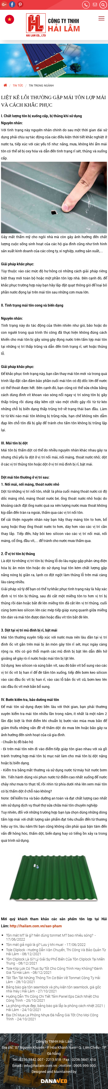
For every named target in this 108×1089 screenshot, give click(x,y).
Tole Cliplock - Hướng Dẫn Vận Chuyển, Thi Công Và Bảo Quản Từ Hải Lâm (56, 951)
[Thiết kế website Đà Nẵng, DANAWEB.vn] (54, 1080)
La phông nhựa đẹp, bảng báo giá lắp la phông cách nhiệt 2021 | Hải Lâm (55, 1007)
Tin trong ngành (41, 85)
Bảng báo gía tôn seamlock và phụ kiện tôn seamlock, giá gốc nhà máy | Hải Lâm (53, 989)
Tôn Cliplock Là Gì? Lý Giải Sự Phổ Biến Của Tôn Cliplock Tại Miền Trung (55, 961)
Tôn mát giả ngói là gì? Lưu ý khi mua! (46, 944)
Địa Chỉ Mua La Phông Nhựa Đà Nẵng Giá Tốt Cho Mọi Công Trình (52, 1017)
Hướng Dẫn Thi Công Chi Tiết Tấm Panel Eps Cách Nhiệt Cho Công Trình (52, 998)
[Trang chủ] (5, 85)
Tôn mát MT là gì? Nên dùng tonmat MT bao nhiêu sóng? (51, 937)
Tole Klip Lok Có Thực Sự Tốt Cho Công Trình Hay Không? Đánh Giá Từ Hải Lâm (54, 970)
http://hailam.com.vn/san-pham (36, 926)
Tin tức (18, 85)
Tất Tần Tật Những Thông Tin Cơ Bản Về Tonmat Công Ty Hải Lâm (53, 979)
